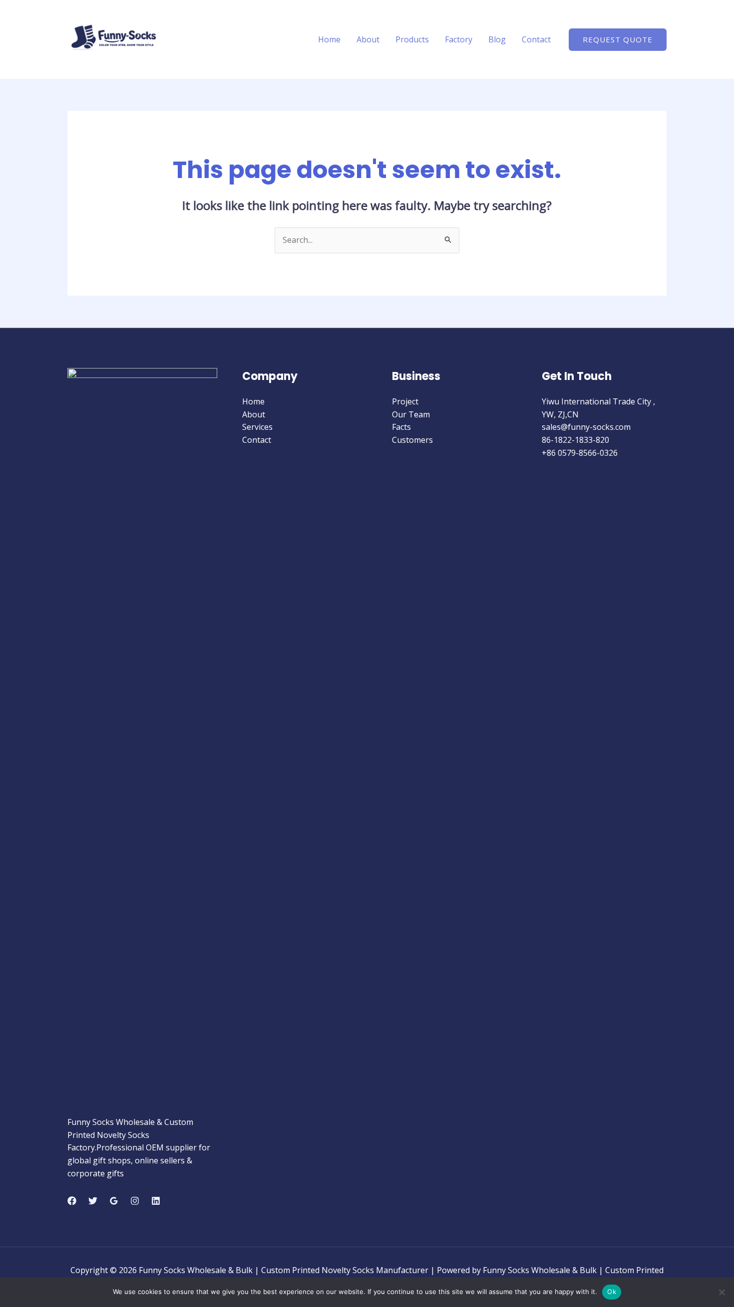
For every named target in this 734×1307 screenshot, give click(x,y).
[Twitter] (92, 1200)
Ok (611, 1292)
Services (257, 426)
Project (405, 401)
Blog (497, 39)
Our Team (411, 414)
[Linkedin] (155, 1200)
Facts (401, 426)
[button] (618, 39)
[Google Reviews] (113, 1200)
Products (412, 39)
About (368, 39)
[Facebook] (71, 1200)
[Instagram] (134, 1200)
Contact (536, 39)
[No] (722, 1292)
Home (329, 39)
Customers (412, 439)
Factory (458, 39)
